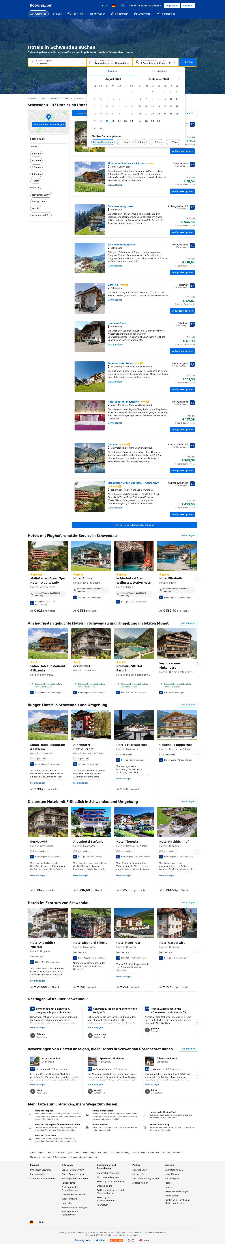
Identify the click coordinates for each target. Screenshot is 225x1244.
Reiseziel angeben (44, 61)
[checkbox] (132, 91)
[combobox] (57, 63)
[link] (48, 153)
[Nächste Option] (197, 578)
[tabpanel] (136, 111)
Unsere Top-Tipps (85, 113)
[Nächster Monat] (179, 79)
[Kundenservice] (122, 5)
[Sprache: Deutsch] (113, 5)
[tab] (112, 71)
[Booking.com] (41, 5)
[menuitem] (38, 13)
